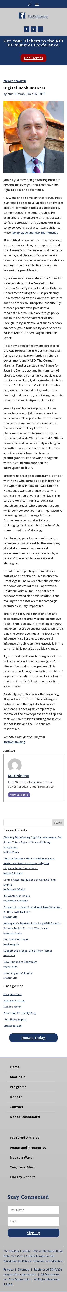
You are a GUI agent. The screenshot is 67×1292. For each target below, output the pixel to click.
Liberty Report (22, 1177)
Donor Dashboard (25, 1117)
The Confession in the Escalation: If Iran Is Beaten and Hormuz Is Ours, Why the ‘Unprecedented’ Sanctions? (29, 863)
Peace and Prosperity (28, 1148)
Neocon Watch (14, 81)
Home (15, 1067)
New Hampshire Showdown (20, 961)
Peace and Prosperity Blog (19, 1013)
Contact (17, 1107)
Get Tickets (33, 58)
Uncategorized (12, 1025)
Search (58, 822)
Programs (18, 1087)
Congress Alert (12, 994)
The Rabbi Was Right (16, 939)
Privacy (8, 1269)
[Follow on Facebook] (26, 29)
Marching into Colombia (18, 973)
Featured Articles (14, 1000)
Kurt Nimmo (16, 94)
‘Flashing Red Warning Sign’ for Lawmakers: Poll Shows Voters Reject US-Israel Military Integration (32, 842)
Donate (16, 1097)
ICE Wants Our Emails (16, 895)
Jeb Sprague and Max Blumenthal (34, 233)
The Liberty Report (14, 1019)
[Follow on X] (33, 29)
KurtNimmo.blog (14, 742)
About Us (17, 1077)
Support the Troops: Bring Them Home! (27, 950)
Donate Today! (33, 1037)
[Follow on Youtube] (40, 29)
